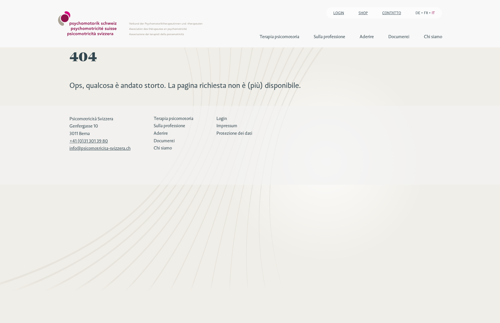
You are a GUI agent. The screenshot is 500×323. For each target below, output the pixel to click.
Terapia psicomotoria (279, 37)
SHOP (363, 12)
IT (433, 12)
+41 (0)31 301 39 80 (88, 141)
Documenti (398, 37)
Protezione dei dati (234, 133)
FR (426, 12)
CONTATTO (391, 12)
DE (418, 12)
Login (221, 118)
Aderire (367, 37)
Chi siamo (433, 37)
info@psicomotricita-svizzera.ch (99, 148)
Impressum (226, 126)
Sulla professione (329, 37)
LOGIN (338, 12)
